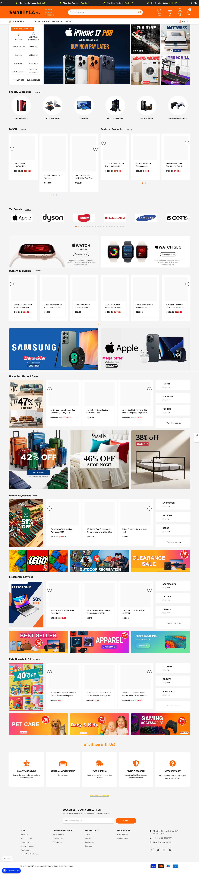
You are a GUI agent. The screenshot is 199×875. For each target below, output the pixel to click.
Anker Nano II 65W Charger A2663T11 (82, 307)
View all (37, 92)
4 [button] (84, 227)
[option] (87, 54)
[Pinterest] (164, 851)
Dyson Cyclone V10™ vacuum (53, 176)
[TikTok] (170, 851)
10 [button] (100, 227)
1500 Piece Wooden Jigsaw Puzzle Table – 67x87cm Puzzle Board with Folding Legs (135, 695)
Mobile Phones (21, 118)
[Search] (105, 12)
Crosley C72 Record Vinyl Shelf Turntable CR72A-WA (175, 307)
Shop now (166, 388)
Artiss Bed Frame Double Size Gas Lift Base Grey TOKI (63, 412)
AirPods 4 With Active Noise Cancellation (114, 164)
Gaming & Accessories (177, 118)
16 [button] (117, 227)
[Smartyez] (21, 105)
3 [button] (56, 195)
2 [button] (53, 195)
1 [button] (51, 195)
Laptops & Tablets (53, 118)
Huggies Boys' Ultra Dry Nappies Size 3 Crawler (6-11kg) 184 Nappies (174, 165)
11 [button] (103, 227)
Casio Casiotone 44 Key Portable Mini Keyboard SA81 (144, 307)
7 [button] (92, 227)
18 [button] (123, 227)
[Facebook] (152, 851)
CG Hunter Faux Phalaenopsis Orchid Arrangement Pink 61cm (99, 531)
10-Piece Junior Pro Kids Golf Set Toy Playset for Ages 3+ (98, 695)
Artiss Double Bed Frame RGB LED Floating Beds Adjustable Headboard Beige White (134, 412)
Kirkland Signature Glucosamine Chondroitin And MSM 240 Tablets (145, 165)
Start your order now (99, 797)
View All (28, 210)
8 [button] (95, 227)
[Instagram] (158, 851)
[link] (170, 12)
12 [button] (106, 227)
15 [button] (114, 227)
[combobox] (102, 12)
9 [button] (98, 227)
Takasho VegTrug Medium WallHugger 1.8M (61, 531)
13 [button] (109, 227)
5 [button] (87, 227)
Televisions (84, 118)
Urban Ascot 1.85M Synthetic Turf (134, 531)
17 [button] (120, 227)
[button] (12, 149)
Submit (126, 822)
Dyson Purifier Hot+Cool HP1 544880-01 (20, 165)
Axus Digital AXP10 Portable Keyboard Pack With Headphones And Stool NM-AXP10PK (113, 307)
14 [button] (112, 227)
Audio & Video (146, 118)
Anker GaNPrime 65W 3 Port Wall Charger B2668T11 (53, 307)
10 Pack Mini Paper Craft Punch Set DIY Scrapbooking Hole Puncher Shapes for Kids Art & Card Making (63, 695)
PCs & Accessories (115, 118)
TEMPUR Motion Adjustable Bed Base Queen (97, 412)
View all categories (174, 424)
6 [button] (89, 227)
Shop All (38, 272)
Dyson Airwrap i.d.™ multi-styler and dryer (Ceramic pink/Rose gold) (84, 176)
